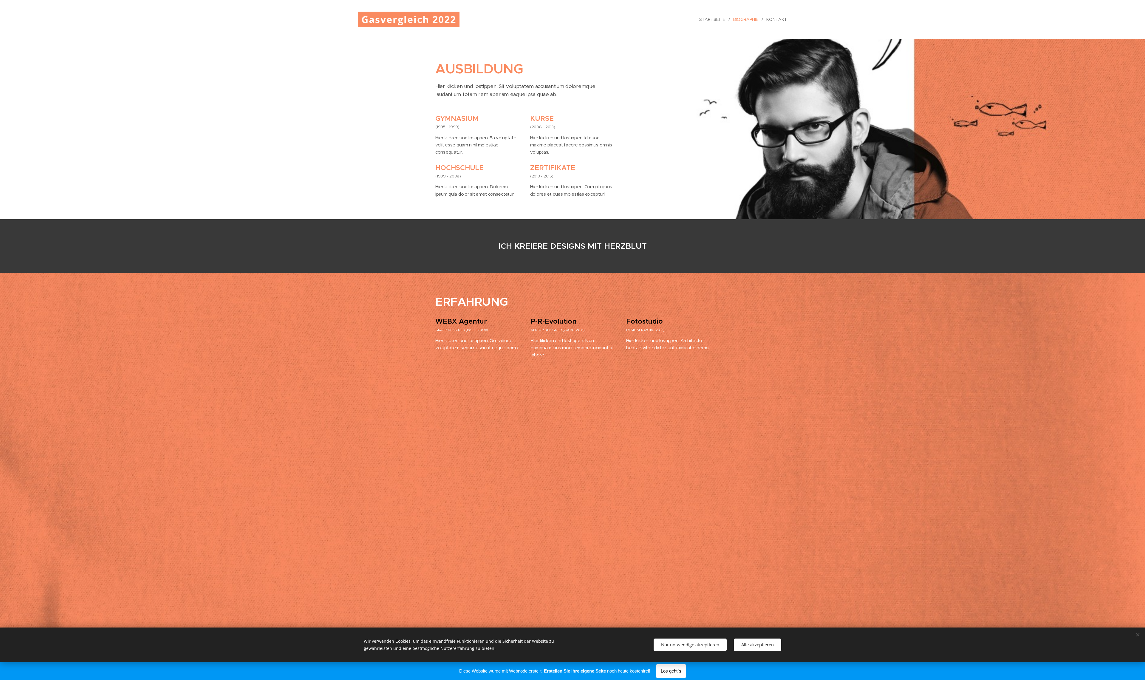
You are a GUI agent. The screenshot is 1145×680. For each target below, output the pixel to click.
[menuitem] (714, 19)
